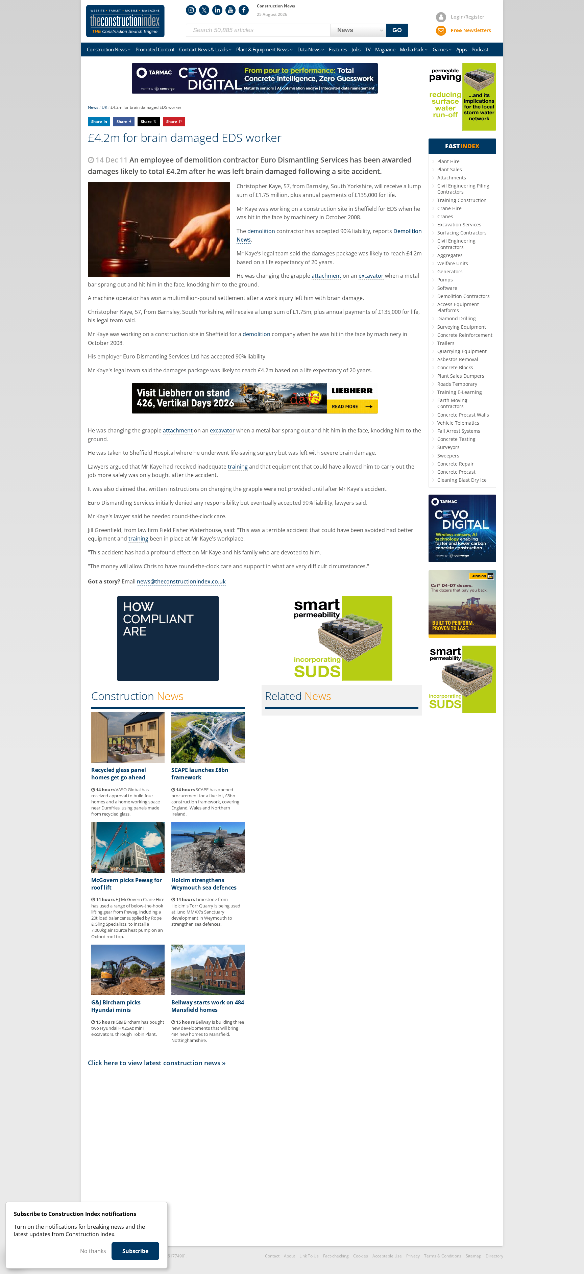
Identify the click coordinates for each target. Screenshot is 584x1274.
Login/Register (467, 17)
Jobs (355, 49)
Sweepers (448, 455)
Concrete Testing (456, 439)
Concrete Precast (456, 472)
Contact (272, 1256)
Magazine (385, 49)
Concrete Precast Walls (463, 414)
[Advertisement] (255, 1156)
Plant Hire (448, 161)
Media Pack (412, 49)
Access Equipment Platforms (458, 307)
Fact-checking (336, 1256)
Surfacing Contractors (462, 232)
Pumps (445, 279)
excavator (371, 275)
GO (397, 30)
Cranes (445, 216)
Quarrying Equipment (462, 351)
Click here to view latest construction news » (157, 1062)
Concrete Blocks (455, 367)
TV (367, 49)
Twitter (204, 10)
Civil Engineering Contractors (456, 244)
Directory (494, 1256)
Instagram (191, 10)
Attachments (451, 177)
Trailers (446, 343)
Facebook (244, 10)
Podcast (479, 49)
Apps (461, 49)
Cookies (360, 1256)
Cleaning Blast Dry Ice (462, 480)
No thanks (93, 1251)
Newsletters (471, 30)
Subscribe (135, 1251)
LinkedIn (217, 10)
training (238, 466)
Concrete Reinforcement (464, 335)
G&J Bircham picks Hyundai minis (116, 1006)
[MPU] (168, 678)
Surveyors (448, 447)
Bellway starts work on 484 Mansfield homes (207, 1006)
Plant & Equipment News (262, 49)
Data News (308, 49)
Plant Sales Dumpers (460, 376)
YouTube (230, 10)
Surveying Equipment (461, 327)
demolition (261, 231)
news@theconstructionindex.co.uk (181, 581)
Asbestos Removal (457, 359)
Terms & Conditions (442, 1256)
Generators (450, 271)
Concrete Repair (455, 463)
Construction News (106, 49)
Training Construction (462, 200)
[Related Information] (255, 91)
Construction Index (125, 21)
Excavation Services (459, 224)
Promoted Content (155, 49)
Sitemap (473, 1256)
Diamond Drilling (456, 318)
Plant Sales (449, 169)
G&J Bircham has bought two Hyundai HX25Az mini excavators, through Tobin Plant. (127, 1028)
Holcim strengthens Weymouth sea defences (204, 883)
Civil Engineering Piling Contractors (463, 188)
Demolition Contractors (463, 296)
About (289, 1256)
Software (447, 288)
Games (440, 49)
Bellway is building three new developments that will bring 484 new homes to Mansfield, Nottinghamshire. (207, 1031)
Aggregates (450, 255)
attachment (326, 275)
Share (96, 121)
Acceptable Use (387, 1256)
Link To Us (309, 1256)
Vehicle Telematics (458, 423)
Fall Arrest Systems (458, 431)
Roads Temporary (457, 384)
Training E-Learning (459, 392)
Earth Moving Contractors (452, 403)
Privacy (413, 1256)
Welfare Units (452, 263)
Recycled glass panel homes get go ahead (118, 773)
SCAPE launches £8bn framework (199, 773)
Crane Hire (449, 208)
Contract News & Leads (203, 49)
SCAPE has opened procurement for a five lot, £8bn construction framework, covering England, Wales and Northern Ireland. (205, 801)
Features (338, 49)
